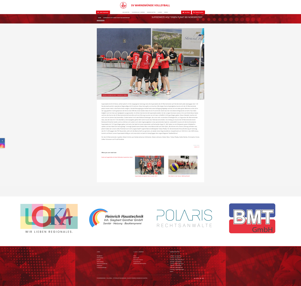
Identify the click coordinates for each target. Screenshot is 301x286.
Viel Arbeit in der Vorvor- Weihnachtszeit (179, 176)
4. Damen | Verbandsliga (175, 265)
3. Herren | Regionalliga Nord (177, 263)
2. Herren (125, 95)
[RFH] (252, 218)
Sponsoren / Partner (138, 259)
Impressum (99, 265)
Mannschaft (136, 257)
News (134, 255)
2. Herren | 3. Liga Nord (175, 257)
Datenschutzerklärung (102, 263)
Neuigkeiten (99, 255)
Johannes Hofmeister (107, 93)
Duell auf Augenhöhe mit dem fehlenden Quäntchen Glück (117, 157)
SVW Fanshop (100, 257)
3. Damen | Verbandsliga (175, 261)
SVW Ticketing (100, 261)
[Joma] (184, 218)
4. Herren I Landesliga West (176, 267)
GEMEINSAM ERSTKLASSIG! (139, 263)
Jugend (171, 271)
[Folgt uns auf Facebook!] (200, 278)
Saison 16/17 (196, 147)
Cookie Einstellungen (102, 267)
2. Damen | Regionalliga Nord (177, 259)
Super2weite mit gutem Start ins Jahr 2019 (146, 176)
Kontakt (99, 259)
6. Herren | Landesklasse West (177, 269)
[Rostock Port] (49, 218)
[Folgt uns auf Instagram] (2, 145)
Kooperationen (136, 261)
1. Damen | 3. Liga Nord (175, 255)
